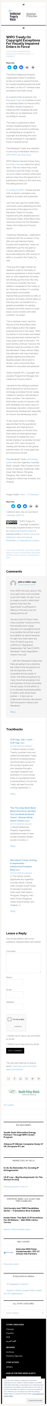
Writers (9, 1367)
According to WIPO (15, 190)
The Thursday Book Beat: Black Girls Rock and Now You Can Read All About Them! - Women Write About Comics (23, 814)
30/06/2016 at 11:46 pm (26, 585)
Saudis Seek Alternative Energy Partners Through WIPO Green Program (20, 1134)
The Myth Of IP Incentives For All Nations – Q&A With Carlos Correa (23, 1220)
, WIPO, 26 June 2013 (18, 155)
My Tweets (9, 1105)
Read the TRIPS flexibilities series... (17, 1229)
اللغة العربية (11, 1341)
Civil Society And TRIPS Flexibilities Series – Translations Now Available (22, 1209)
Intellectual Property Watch (23, 15)
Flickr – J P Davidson (29, 494)
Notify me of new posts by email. (23, 1044)
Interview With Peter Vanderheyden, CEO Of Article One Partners (27, 1251)
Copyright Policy (13, 555)
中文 (8, 1337)
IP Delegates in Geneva (17, 1284)
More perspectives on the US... (16, 1187)
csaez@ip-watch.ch (15, 515)
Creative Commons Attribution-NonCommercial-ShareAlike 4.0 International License (23, 537)
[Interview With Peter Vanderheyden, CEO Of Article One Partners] (10, 1254)
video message (17, 164)
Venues (9, 553)
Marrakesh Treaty (14, 100)
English (23, 555)
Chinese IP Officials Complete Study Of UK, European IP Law (23, 1145)
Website (10, 1002)
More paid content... (12, 1264)
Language (29, 550)
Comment (11, 951)
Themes (37, 550)
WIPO (8, 557)
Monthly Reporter (14, 1356)
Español (10, 1333)
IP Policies (20, 550)
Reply (13, 712)
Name (9, 977)
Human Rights (33, 555)
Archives (10, 1352)
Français (10, 1329)
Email (9, 990)
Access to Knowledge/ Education (26, 553)
